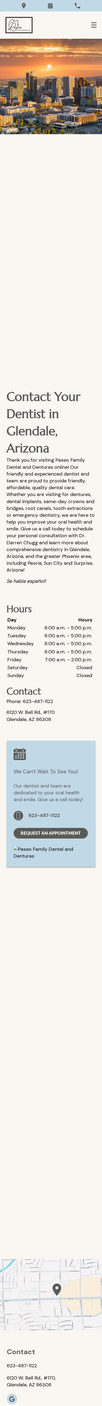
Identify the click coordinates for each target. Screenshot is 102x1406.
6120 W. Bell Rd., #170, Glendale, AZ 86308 (31, 1381)
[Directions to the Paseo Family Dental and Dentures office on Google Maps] (24, 5)
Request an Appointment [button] (51, 833)
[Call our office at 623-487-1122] (77, 5)
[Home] (19, 25)
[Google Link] (12, 1399)
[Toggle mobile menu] (94, 25)
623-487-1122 (44, 815)
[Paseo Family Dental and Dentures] (51, 856)
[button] (50, 5)
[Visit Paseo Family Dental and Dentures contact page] (51, 1295)
